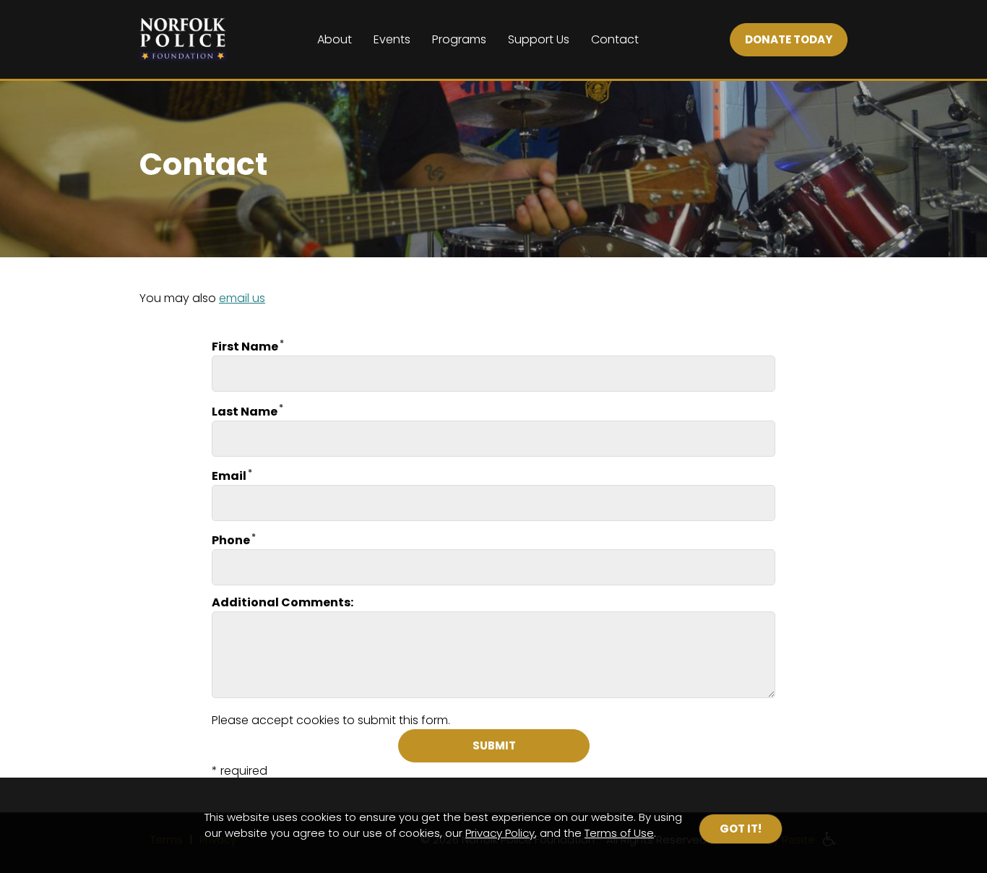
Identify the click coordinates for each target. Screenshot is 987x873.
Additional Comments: (282, 602)
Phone (231, 540)
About (334, 39)
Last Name (244, 411)
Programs (459, 39)
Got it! (741, 828)
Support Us (538, 39)
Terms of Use (619, 832)
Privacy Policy (500, 832)
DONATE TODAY (788, 39)
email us (242, 298)
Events (392, 39)
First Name (245, 346)
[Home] (182, 39)
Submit (493, 745)
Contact (615, 39)
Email (229, 476)
